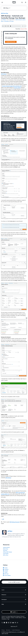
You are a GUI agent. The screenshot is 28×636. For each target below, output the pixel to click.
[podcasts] (15, 623)
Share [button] (12, 21)
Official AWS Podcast (7, 552)
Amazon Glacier (17, 87)
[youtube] (13, 623)
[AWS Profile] (25, 2)
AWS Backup (3, 73)
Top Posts (5, 550)
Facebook (6, 569)
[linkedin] (6, 623)
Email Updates (7, 575)
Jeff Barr (4, 19)
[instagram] (8, 623)
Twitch (5, 572)
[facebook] (4, 623)
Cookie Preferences (16, 630)
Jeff (3, 519)
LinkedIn (6, 570)
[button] (6, 8)
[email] (17, 623)
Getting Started (6, 547)
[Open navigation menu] (2, 2)
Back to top (13, 626)
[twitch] (10, 623)
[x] (2, 623)
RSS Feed (6, 573)
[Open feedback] (26, 318)
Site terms (8, 630)
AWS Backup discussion (15, 522)
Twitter (5, 567)
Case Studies (5, 553)
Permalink (6, 21)
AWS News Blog (4, 13)
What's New (5, 548)
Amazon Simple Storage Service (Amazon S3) (11, 86)
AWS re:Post (5, 555)
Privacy (3, 630)
